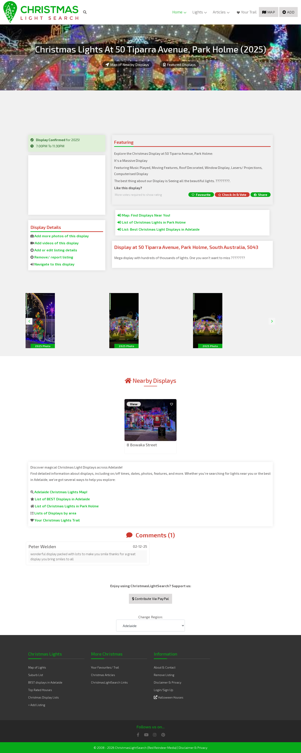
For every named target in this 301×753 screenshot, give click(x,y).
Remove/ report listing (53, 257)
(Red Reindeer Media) (162, 747)
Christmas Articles (103, 675)
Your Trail (248, 12)
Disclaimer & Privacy (167, 682)
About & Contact (164, 667)
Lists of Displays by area (55, 513)
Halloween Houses (170, 697)
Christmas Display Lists (43, 697)
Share (262, 194)
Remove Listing (164, 675)
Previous (29, 321)
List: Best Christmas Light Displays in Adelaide (160, 229)
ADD (291, 12)
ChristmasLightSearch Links (109, 682)
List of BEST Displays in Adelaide (62, 499)
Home (177, 12)
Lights (197, 12)
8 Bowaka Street (142, 444)
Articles (219, 12)
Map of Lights (37, 667)
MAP (271, 12)
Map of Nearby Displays (129, 64)
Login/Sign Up (163, 690)
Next (272, 321)
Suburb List (35, 675)
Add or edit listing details (55, 250)
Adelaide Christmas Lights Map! (60, 492)
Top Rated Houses (40, 690)
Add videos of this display (57, 243)
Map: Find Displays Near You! (145, 215)
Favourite (203, 194)
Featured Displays (181, 64)
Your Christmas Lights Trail (57, 520)
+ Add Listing (36, 705)
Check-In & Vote (234, 194)
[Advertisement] (66, 185)
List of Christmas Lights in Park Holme (153, 222)
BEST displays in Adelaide (45, 682)
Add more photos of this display (61, 236)
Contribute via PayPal (151, 599)
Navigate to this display (54, 264)
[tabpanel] (150, 426)
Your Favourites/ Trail (105, 667)
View (133, 404)
